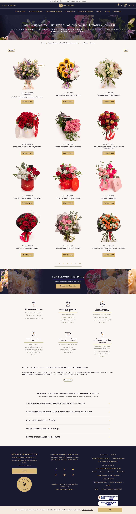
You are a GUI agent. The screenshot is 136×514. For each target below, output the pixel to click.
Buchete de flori (35, 11)
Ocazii (98, 11)
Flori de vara (20, 11)
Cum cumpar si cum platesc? (108, 461)
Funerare (117, 11)
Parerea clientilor (108, 465)
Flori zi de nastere (86, 11)
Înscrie (24, 471)
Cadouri (102, 472)
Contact (113, 455)
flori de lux (66, 6)
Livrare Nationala (108, 479)
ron (129, 5)
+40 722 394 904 (10, 5)
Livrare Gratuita (102, 475)
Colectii (94, 472)
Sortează (11, 50)
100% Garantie (115, 475)
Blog (97, 489)
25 (80, 263)
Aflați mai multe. (87, 510)
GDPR (108, 485)
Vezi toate (68, 380)
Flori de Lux (70, 11)
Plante (107, 11)
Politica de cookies (116, 482)
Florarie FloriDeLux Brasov (101, 458)
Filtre (126, 50)
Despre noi (104, 455)
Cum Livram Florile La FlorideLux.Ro (108, 468)
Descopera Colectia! (68, 286)
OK (110, 510)
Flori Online (121, 472)
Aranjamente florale (54, 11)
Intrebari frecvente (118, 458)
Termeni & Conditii (100, 482)
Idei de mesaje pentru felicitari (111, 489)
